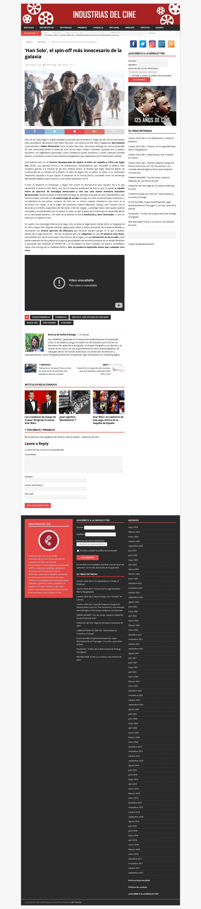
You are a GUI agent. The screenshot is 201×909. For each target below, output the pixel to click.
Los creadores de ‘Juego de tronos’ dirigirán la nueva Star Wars (40, 420)
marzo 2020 (133, 732)
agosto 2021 (133, 653)
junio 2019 (132, 774)
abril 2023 (132, 564)
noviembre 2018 (135, 807)
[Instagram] (152, 44)
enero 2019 (133, 798)
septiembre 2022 (135, 597)
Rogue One (32, 322)
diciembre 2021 (135, 634)
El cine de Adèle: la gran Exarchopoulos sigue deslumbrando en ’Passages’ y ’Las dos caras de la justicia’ (152, 205)
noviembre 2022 (135, 588)
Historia (114, 27)
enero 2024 (133, 536)
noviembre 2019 (135, 751)
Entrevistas (47, 27)
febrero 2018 (134, 849)
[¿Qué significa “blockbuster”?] (74, 402)
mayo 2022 (133, 611)
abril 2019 (132, 784)
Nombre (29, 476)
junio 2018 (132, 830)
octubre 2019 (134, 756)
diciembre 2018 (135, 802)
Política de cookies (137, 887)
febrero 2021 (134, 681)
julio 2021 (132, 658)
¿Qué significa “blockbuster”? (67, 418)
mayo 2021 (133, 667)
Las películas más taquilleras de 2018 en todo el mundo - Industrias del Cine (63, 437)
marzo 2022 (133, 620)
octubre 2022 (134, 592)
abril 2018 (132, 840)
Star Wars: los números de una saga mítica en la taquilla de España (108, 420)
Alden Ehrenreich (41, 317)
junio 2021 (132, 662)
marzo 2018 (133, 844)
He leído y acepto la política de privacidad (151, 75)
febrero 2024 (134, 532)
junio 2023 (132, 555)
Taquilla (98, 27)
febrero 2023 (134, 574)
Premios (82, 27)
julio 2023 (132, 550)
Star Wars (66, 322)
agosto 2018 (133, 821)
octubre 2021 (134, 644)
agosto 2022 (133, 602)
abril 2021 (132, 672)
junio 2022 (132, 606)
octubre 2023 (134, 541)
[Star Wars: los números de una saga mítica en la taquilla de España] (108, 402)
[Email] (161, 44)
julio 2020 (132, 714)
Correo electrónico (34, 485)
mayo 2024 (133, 527)
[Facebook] (133, 44)
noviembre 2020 (135, 695)
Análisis (129, 27)
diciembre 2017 (135, 858)
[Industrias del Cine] (100, 22)
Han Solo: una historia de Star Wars (90, 317)
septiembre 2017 (135, 872)
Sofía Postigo (51, 64)
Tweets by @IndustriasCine (141, 244)
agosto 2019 (133, 765)
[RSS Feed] (171, 44)
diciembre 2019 (135, 746)
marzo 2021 (133, 676)
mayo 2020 (133, 723)
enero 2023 (133, 578)
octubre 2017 (134, 868)
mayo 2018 (133, 835)
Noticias (29, 27)
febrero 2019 (134, 793)
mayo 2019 (133, 779)
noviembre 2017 (135, 863)
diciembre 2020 (135, 690)
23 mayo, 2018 (35, 64)
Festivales (66, 27)
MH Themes (76, 902)
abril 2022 (132, 616)
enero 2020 (133, 742)
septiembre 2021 (135, 648)
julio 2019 (132, 770)
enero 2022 (133, 630)
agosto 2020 (133, 709)
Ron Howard (49, 322)
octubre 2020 (134, 700)
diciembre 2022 (135, 583)
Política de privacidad (139, 880)
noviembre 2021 (135, 639)
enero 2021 (133, 686)
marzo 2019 (133, 788)
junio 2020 (132, 718)
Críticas (145, 27)
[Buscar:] (161, 33)
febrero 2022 (134, 625)
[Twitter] (143, 44)
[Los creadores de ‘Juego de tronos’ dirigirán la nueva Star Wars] (40, 402)
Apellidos (132, 64)
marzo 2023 (133, 569)
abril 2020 (132, 728)
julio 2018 (132, 826)
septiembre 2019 (135, 760)
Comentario (30, 454)
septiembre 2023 (135, 546)
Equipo (159, 27)
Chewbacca (61, 317)
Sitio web (29, 493)
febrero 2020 (134, 737)
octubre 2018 (134, 812)
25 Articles (84, 334)
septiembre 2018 (135, 816)
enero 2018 (133, 854)
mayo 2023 (133, 560)
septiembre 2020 (135, 704)
